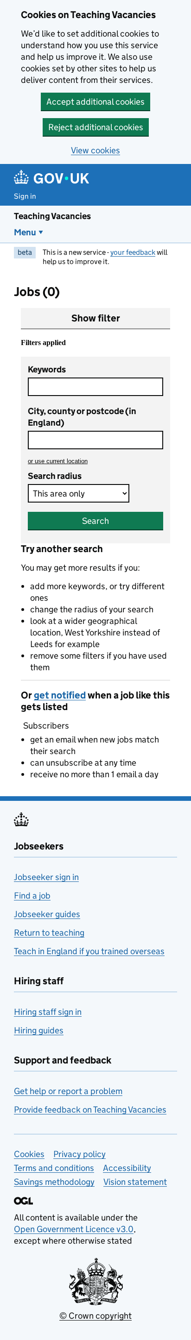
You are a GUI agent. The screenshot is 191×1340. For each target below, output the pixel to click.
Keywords (47, 369)
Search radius (55, 476)
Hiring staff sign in (48, 1012)
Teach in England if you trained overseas (89, 951)
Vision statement (135, 1181)
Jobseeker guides (47, 914)
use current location (58, 461)
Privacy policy (79, 1154)
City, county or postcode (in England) (82, 417)
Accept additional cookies (95, 101)
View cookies (95, 150)
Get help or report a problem (68, 1091)
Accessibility (127, 1168)
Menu (25, 232)
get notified (60, 695)
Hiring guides (39, 1030)
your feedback (132, 252)
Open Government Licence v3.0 (74, 1229)
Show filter (95, 318)
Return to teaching (49, 932)
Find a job (32, 895)
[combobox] (95, 440)
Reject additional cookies (95, 127)
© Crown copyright (95, 1315)
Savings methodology (54, 1181)
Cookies (29, 1154)
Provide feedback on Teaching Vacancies (90, 1109)
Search (95, 521)
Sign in (25, 196)
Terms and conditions (54, 1168)
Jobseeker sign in (46, 877)
